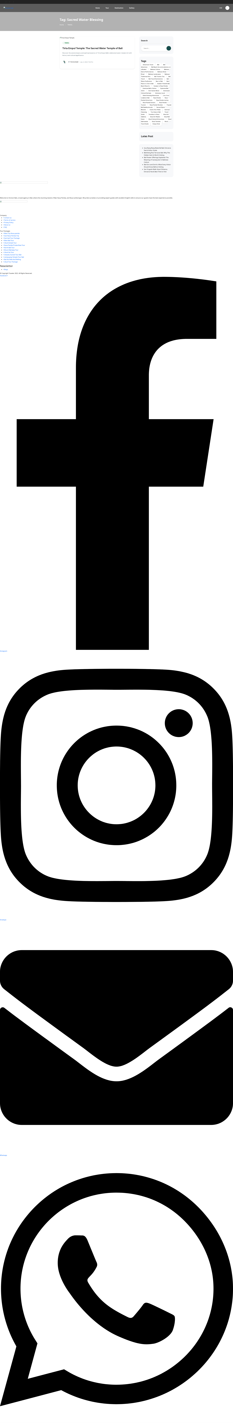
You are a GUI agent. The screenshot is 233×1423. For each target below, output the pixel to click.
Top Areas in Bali (156, 112)
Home (97, 8)
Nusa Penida (157, 98)
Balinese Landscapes (154, 74)
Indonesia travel (160, 93)
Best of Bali (159, 81)
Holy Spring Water (153, 91)
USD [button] (220, 8)
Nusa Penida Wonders (156, 105)
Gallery (131, 8)
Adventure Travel (148, 64)
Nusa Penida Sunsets (149, 102)
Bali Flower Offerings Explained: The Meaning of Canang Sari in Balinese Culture (156, 159)
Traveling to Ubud (154, 114)
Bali (158, 64)
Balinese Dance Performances (155, 71)
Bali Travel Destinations (156, 79)
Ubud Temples (156, 121)
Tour (107, 8)
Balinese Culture (155, 69)
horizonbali (73, 62)
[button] (227, 8)
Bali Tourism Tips (159, 76)
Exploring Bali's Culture (149, 88)
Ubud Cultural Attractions (156, 119)
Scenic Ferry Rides (155, 109)
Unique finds (156, 124)
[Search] (168, 48)
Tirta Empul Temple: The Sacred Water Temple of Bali (92, 48)
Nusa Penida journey (162, 100)
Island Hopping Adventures (151, 95)
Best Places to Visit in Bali (155, 82)
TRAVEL (69, 25)
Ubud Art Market (155, 117)
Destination (119, 8)
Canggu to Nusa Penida (161, 86)
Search (144, 40)
